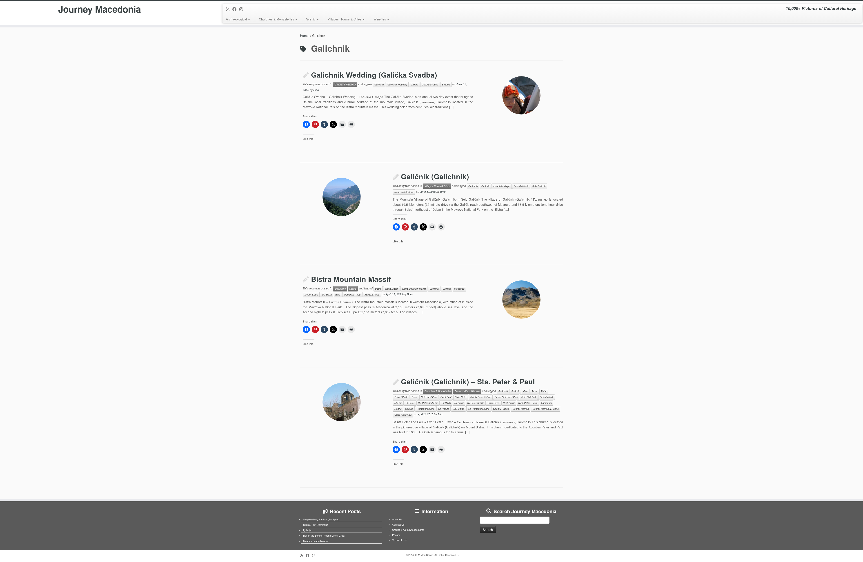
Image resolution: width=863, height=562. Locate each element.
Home (304, 35)
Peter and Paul (429, 397)
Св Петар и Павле (478, 408)
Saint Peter (461, 397)
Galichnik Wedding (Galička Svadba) (374, 74)
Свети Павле (501, 408)
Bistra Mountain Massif (351, 279)
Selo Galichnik (521, 186)
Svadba (446, 84)
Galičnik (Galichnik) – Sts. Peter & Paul (468, 381)
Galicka (414, 84)
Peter (414, 397)
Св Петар (458, 408)
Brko (316, 90)
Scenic (311, 19)
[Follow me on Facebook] (235, 9)
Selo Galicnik (539, 186)
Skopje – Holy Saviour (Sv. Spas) (321, 519)
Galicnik (485, 186)
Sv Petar (459, 403)
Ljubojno (307, 530)
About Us (397, 519)
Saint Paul (445, 397)
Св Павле (443, 408)
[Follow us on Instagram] (242, 9)
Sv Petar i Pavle (475, 403)
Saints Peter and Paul (506, 397)
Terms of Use (399, 540)
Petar (544, 391)
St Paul (398, 403)
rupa (337, 294)
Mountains (340, 288)
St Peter (410, 403)
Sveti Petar (509, 403)
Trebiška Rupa (371, 294)
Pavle (534, 391)
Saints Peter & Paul (480, 397)
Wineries (380, 19)
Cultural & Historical (345, 84)
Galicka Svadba (430, 84)
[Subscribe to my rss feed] (229, 9)
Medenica (459, 288)
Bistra (378, 288)
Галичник (546, 403)
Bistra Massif (391, 288)
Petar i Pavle (401, 397)
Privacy (396, 535)
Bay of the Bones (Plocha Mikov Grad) (324, 535)
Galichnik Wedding (397, 84)
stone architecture (404, 192)
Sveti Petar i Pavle (528, 403)
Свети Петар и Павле (545, 408)
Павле (398, 408)
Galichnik (379, 84)
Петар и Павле (425, 408)
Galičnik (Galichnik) (435, 176)
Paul (525, 391)
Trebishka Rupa (352, 294)
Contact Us (398, 524)
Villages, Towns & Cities (345, 19)
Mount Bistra (311, 294)
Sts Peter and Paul (428, 403)
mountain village (501, 186)
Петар (409, 408)
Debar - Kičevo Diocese (467, 391)
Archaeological (237, 19)
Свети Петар (520, 408)
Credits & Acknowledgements (408, 529)
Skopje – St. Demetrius (315, 524)
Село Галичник (402, 414)
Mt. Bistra (327, 294)
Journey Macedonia (99, 9)
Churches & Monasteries (277, 19)
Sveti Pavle (493, 403)
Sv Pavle (446, 403)
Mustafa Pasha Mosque (316, 541)
